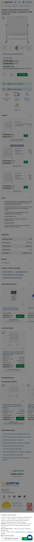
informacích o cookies (20, 532)
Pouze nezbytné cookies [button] (11, 538)
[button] (17, 536)
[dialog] (17, 527)
